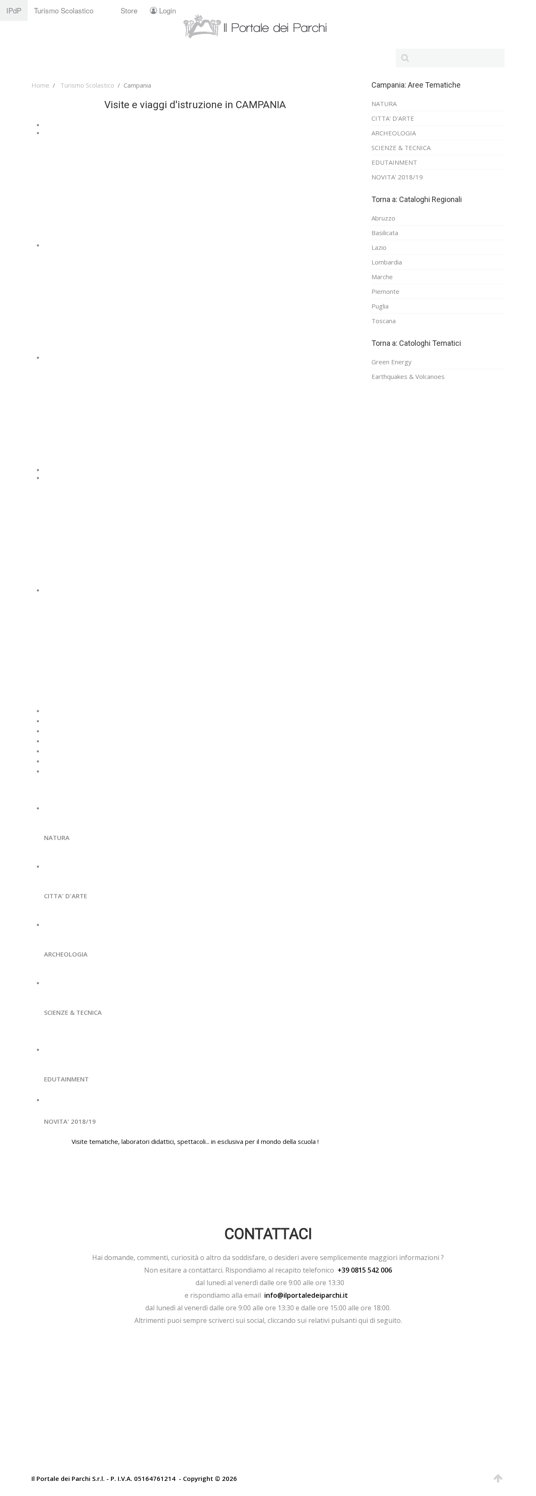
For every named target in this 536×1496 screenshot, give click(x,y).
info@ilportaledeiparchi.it (306, 1295)
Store (129, 10)
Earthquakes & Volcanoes (408, 376)
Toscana (383, 320)
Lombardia (386, 262)
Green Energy (391, 362)
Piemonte (385, 291)
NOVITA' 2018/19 (397, 177)
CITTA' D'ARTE (392, 118)
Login (166, 10)
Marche (382, 276)
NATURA (384, 103)
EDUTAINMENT (394, 162)
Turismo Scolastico (63, 10)
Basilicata (384, 232)
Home (40, 85)
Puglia (380, 306)
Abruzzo (383, 218)
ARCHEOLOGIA (393, 133)
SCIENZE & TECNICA (400, 147)
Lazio (379, 247)
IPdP (13, 10)
